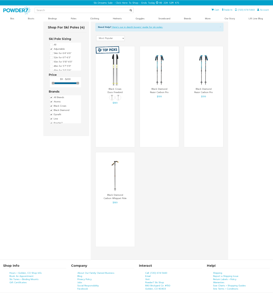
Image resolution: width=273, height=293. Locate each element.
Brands (187, 18)
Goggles (140, 18)
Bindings (52, 18)
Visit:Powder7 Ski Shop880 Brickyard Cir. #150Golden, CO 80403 (157, 284)
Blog (79, 276)
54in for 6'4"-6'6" (62, 53)
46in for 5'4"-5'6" (62, 70)
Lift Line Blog (256, 18)
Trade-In (228, 10)
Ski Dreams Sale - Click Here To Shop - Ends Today (124, 3)
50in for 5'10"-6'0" (63, 61)
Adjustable (59, 49)
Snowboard (164, 18)
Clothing (94, 18)
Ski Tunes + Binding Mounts (24, 279)
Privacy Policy (84, 279)
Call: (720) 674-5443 (156, 273)
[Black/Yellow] (112, 97)
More (208, 18)
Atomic (57, 101)
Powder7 (58, 123)
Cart (216, 10)
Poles (73, 18)
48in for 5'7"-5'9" (62, 66)
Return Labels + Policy (224, 279)
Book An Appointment (21, 276)
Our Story (229, 18)
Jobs (79, 282)
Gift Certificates (18, 282)
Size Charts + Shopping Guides (229, 285)
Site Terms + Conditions (225, 288)
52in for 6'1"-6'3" (62, 57)
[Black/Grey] (118, 97)
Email (148, 276)
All (55, 44)
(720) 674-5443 (246, 10)
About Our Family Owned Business (95, 273)
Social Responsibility (88, 285)
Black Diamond (61, 110)
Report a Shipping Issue (225, 276)
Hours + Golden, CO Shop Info (25, 273)
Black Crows (60, 106)
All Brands (59, 97)
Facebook (82, 288)
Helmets (117, 18)
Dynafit (57, 114)
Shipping (217, 273)
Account (264, 10)
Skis (12, 18)
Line (56, 118)
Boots (31, 18)
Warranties (218, 282)
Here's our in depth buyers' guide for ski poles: (137, 27)
